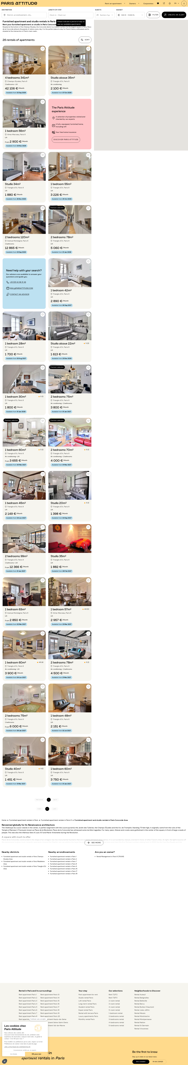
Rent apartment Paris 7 (28, 1013)
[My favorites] (158, 3)
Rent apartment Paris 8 (28, 1016)
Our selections (116, 991)
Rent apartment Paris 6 (28, 1010)
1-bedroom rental (116, 1013)
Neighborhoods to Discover (147, 991)
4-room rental (114, 1007)
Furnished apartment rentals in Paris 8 (56, 820)
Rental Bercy (139, 1004)
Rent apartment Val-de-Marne (52, 1025)
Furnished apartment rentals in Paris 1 (63, 856)
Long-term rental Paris (88, 1004)
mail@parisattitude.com (21, 288)
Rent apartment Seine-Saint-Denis (54, 1022)
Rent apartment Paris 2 (28, 998)
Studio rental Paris (86, 998)
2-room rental (114, 1001)
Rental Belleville (140, 1001)
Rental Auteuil (140, 994)
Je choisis (13, 1054)
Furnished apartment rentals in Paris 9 (63, 866)
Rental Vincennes (141, 1029)
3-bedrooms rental (116, 1019)
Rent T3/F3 (113, 998)
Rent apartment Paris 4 (28, 1004)
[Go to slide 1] (23, 71)
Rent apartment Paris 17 (49, 1007)
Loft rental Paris (85, 1001)
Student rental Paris (86, 1007)
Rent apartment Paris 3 (28, 1001)
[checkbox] (42, 49)
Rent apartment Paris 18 (49, 1010)
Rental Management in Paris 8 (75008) (110, 856)
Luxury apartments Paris (88, 1016)
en (175, 3)
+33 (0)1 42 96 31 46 (18, 282)
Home (4, 820)
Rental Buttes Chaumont (144, 1007)
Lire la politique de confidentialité (17, 1047)
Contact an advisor (19, 294)
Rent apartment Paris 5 (28, 1007)
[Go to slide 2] (25, 71)
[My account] (184, 3)
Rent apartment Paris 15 (49, 1001)
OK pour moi (36, 1054)
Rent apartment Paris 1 (28, 994)
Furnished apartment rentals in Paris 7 (63, 861)
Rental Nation (139, 1022)
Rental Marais (139, 1013)
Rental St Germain (141, 1025)
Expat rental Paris (86, 1010)
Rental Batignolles (141, 998)
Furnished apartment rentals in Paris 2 (63, 859)
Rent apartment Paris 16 (49, 1004)
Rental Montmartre (141, 1016)
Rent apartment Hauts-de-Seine (53, 1019)
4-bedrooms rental (116, 1022)
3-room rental (114, 1004)
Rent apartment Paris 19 (49, 1013)
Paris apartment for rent (88, 994)
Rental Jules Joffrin (141, 1010)
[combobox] (26, 15)
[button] (4, 1061)
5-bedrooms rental (116, 1025)
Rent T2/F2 (113, 994)
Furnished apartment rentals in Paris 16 (63, 869)
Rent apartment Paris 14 (49, 998)
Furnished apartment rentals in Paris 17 (63, 871)
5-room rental (114, 1010)
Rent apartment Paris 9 (28, 1019)
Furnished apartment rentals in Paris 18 (63, 874)
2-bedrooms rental (116, 1016)
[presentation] (115, 3)
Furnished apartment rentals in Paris (23, 820)
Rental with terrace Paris (88, 1013)
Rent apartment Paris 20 (50, 1016)
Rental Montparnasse (142, 1019)
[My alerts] (164, 3)
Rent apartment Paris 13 (49, 994)
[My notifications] (170, 3)
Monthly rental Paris (87, 1019)
